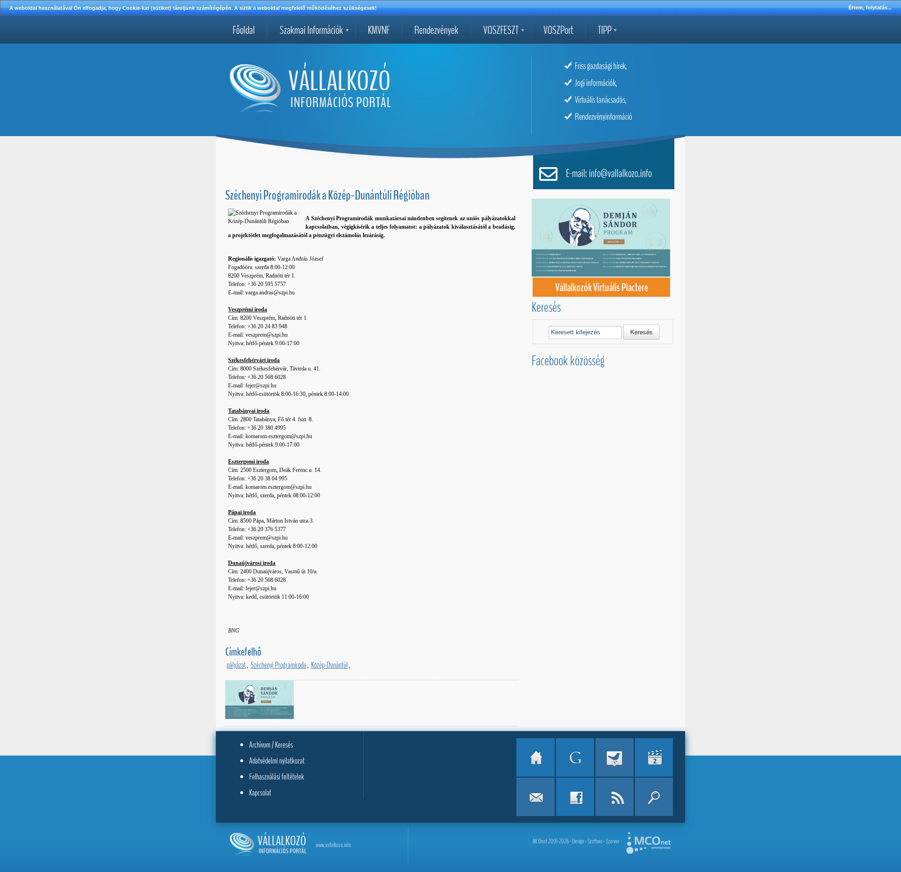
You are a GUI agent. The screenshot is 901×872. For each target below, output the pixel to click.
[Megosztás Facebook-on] (575, 797)
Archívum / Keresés (271, 744)
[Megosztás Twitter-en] (614, 757)
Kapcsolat (260, 792)
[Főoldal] (535, 757)
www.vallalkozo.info (333, 845)
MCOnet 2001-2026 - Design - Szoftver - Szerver (576, 841)
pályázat (236, 665)
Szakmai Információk (311, 30)
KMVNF (378, 30)
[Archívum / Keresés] (653, 797)
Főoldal (244, 30)
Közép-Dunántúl (329, 665)
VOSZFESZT (501, 30)
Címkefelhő (243, 651)
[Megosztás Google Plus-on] (575, 757)
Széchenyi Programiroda (278, 665)
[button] (641, 332)
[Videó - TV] (653, 757)
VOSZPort (558, 30)
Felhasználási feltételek (276, 776)
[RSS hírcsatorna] (614, 797)
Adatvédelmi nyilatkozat (277, 760)
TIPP (604, 30)
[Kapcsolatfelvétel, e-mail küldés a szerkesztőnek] (535, 797)
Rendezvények (436, 30)
